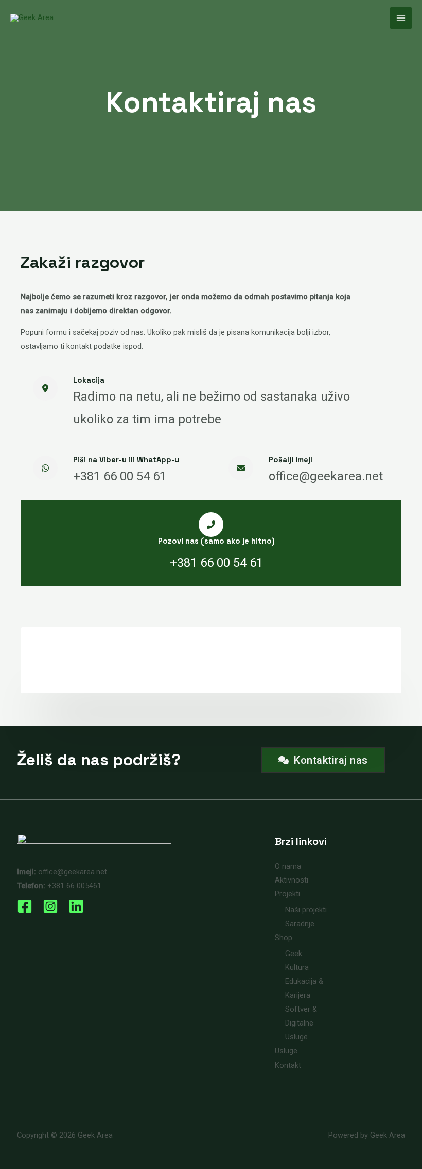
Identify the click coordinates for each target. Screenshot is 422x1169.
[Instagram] (50, 906)
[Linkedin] (76, 906)
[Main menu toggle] (401, 18)
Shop (283, 937)
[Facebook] (24, 906)
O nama (288, 866)
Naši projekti (306, 909)
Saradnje (299, 923)
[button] (323, 760)
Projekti (287, 893)
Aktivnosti (291, 880)
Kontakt (288, 1065)
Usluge (286, 1050)
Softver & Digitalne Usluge (301, 1022)
